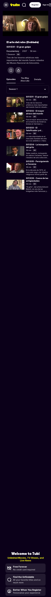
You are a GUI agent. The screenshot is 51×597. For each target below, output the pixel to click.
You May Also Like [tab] (25, 79)
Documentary (13, 51)
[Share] (18, 70)
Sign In (45, 5)
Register (35, 5)
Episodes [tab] (11, 79)
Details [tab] (37, 79)
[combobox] (28, 89)
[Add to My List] (11, 70)
